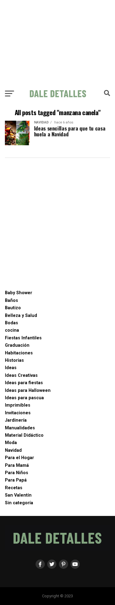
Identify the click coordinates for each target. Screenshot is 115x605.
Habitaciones (19, 353)
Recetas (13, 487)
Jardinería (16, 420)
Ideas (11, 367)
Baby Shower (18, 292)
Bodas (11, 323)
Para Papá (16, 480)
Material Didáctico (24, 435)
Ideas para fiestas (24, 382)
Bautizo (13, 307)
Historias (14, 360)
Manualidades (20, 428)
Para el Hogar (19, 457)
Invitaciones (18, 413)
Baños (11, 300)
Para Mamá (17, 465)
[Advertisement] (57, 43)
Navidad (13, 450)
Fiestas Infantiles (23, 338)
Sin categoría (19, 502)
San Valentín (18, 495)
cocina (12, 330)
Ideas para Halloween (28, 390)
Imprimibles (17, 405)
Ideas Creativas (21, 375)
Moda (11, 442)
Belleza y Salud (21, 315)
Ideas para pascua (24, 397)
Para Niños (16, 472)
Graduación (17, 345)
